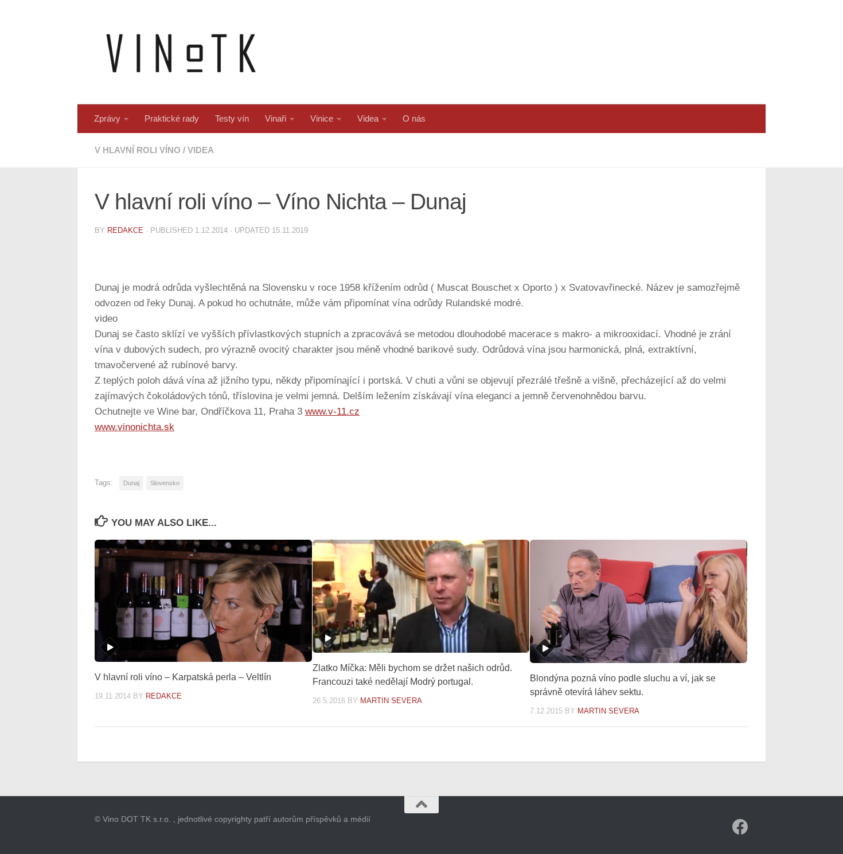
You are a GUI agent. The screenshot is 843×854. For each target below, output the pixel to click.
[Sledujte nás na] (740, 827)
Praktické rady (172, 118)
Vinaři (275, 118)
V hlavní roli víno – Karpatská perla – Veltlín (183, 677)
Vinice (321, 118)
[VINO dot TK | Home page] (181, 52)
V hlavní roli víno (138, 150)
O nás (414, 118)
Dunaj (131, 482)
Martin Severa (391, 700)
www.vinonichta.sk (134, 427)
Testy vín (232, 118)
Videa (367, 118)
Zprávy (107, 118)
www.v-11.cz (332, 411)
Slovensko (164, 482)
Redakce (125, 230)
